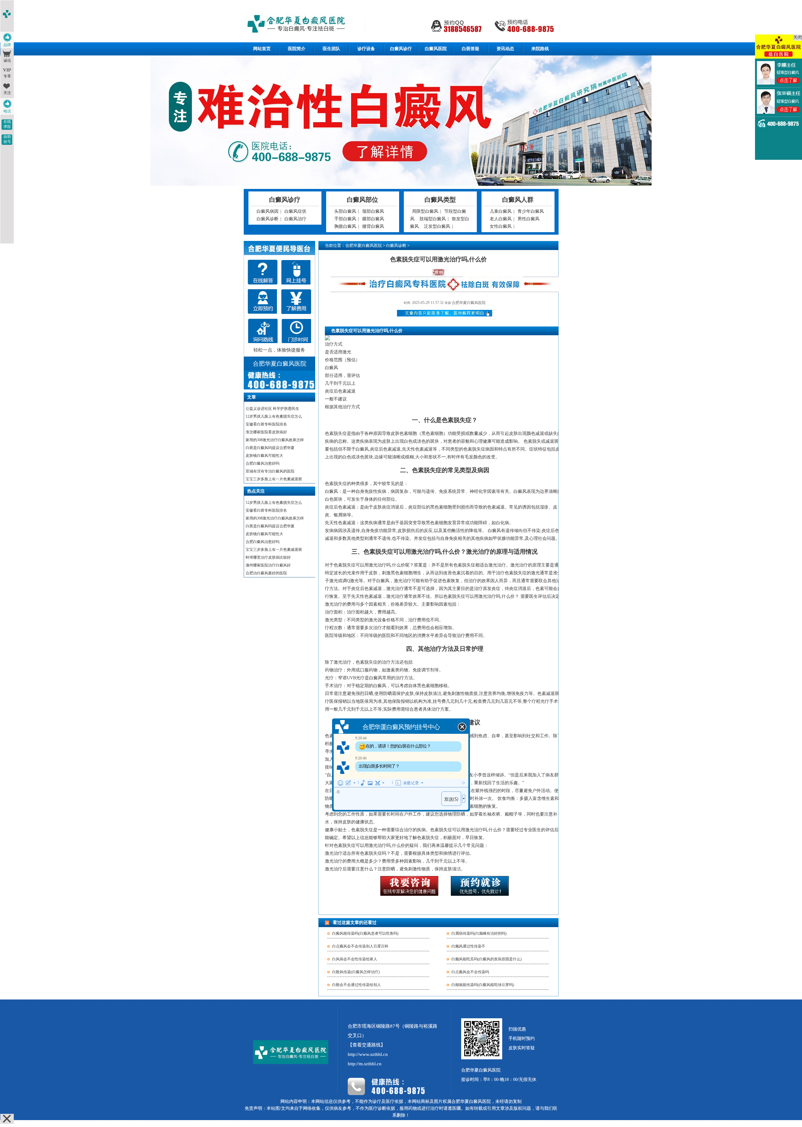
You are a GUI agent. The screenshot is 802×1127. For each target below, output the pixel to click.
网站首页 (262, 48)
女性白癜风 (501, 226)
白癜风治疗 (295, 219)
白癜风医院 (436, 48)
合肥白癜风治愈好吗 (262, 463)
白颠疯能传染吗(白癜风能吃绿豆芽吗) (482, 985)
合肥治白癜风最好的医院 (266, 573)
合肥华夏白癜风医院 (363, 245)
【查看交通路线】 (366, 1044)
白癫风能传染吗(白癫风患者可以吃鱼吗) (365, 933)
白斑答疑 (470, 48)
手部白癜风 (345, 219)
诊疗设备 (366, 48)
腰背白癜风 (373, 226)
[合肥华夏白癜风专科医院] (401, 24)
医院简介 (296, 48)
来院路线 (540, 48)
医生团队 (331, 48)
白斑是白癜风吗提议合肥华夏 (270, 448)
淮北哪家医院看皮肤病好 (266, 432)
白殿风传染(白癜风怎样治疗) (356, 972)
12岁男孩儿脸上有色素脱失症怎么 (274, 416)
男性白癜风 (528, 219)
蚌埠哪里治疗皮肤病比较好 (268, 557)
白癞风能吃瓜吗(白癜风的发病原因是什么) (486, 959)
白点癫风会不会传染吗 (470, 972)
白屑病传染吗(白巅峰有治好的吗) (479, 933)
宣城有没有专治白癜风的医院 (270, 471)
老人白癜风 (501, 219)
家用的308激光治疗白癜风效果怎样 (275, 440)
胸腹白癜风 (345, 226)
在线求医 (7, 124)
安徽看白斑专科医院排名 (266, 424)
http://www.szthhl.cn (368, 1054)
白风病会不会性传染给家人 (354, 959)
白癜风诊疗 (401, 48)
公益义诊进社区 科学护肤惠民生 (272, 408)
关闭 (797, 37)
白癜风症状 (295, 211)
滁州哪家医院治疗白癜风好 (268, 565)
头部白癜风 (345, 211)
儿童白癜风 (501, 211)
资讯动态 (505, 48)
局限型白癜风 (425, 211)
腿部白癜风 (373, 219)
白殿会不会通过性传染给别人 (356, 985)
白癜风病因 (268, 211)
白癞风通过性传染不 (468, 946)
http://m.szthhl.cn (365, 1063)
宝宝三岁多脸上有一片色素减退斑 (274, 479)
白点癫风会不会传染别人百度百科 (360, 946)
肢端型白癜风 (432, 219)
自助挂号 (7, 139)
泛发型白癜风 (437, 226)
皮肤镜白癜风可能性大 (264, 455)
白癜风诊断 (268, 219)
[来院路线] (263, 331)
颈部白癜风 (373, 211)
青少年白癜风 (531, 211)
